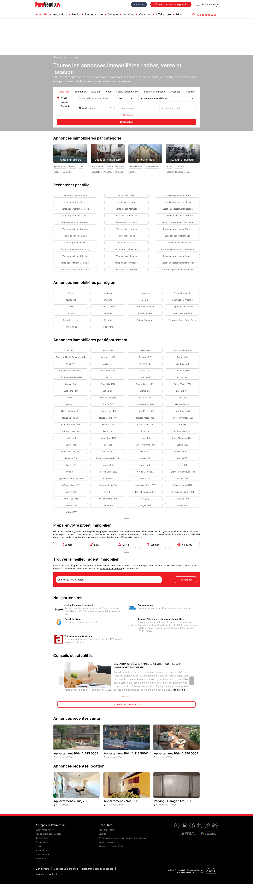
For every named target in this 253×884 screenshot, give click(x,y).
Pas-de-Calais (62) (108, 471)
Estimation (80, 91)
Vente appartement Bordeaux (75, 222)
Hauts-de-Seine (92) (71, 424)
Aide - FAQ (40, 858)
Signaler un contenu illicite (111, 846)
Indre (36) (182, 424)
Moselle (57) (71, 465)
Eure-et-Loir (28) (108, 397)
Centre (145, 300)
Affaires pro (163, 14)
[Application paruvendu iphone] (188, 833)
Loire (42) (145, 438)
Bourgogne (70, 300)
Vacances (145, 14)
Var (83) (145, 498)
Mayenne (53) (70, 458)
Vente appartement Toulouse (75, 215)
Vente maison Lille (126, 235)
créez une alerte (88, 537)
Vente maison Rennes (126, 256)
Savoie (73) (182, 478)
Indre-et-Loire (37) (71, 431)
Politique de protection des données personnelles (122, 838)
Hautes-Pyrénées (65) (182, 417)
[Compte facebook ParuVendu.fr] (192, 825)
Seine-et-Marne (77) (182, 485)
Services (128, 14)
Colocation (66, 106)
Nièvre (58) (107, 465)
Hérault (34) (108, 424)
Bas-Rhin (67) (182, 364)
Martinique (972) (182, 451)
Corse (70, 306)
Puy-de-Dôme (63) (145, 471)
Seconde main (94, 14)
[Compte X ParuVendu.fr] (177, 825)
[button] (191, 680)
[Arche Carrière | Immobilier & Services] (211, 871)
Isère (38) (108, 431)
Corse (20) (182, 377)
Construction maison (127, 91)
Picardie (108, 320)
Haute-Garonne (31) (70, 411)
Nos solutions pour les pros (48, 834)
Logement (64, 91)
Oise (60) (182, 465)
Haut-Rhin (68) (182, 404)
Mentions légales (106, 842)
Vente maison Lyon (126, 202)
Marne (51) (145, 451)
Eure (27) (70, 397)
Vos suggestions (106, 829)
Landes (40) (71, 438)
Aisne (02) (108, 350)
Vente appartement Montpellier (75, 262)
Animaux (112, 14)
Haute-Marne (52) (145, 411)
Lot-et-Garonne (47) (145, 444)
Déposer (171, 4)
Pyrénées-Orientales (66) (71, 478)
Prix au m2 (186, 544)
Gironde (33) (108, 404)
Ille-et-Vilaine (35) (145, 424)
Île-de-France (107, 326)
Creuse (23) (70, 384)
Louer (97, 544)
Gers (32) (70, 404)
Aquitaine (108, 293)
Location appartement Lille (177, 235)
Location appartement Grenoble (177, 269)
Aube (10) (70, 364)
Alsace (71, 293)
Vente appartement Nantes (75, 229)
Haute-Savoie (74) (182, 411)
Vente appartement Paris (75, 195)
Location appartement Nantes (177, 229)
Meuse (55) (145, 458)
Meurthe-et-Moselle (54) (108, 458)
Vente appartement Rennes (75, 256)
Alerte (125, 544)
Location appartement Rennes (177, 256)
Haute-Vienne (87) (108, 417)
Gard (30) (182, 397)
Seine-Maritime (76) (108, 485)
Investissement (152, 166)
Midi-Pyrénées (145, 313)
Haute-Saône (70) (70, 417)
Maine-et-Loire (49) (70, 451)
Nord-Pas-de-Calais (182, 313)
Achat (64, 98)
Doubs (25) (108, 391)
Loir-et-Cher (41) (108, 438)
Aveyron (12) (145, 364)
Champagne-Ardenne (182, 300)
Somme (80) (71, 492)
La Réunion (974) (182, 431)
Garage (66, 172)
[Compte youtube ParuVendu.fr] (215, 825)
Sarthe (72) (145, 478)
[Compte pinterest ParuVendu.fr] (207, 825)
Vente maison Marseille (126, 209)
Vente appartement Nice (75, 242)
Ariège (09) (182, 357)
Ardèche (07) (145, 357)
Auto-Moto (60, 14)
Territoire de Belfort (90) (182, 492)
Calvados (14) (108, 370)
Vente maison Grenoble (126, 269)
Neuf (108, 91)
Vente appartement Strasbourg (75, 249)
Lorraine (108, 313)
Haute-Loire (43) (108, 411)
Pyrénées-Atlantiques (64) (182, 471)
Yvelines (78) (71, 512)
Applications (41, 850)
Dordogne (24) (71, 391)
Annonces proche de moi (49, 874)
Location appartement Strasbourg (177, 249)
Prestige (190, 91)
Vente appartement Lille (75, 235)
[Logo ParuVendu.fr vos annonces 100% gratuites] (47, 7)
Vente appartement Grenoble (75, 269)
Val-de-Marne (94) (108, 498)
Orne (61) (70, 471)
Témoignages (41, 842)
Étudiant (96, 91)
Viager (57, 172)
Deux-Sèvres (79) (182, 384)
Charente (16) (182, 370)
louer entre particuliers (105, 534)
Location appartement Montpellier (177, 262)
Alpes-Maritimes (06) (182, 350)
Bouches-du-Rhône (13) (70, 370)
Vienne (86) (107, 505)
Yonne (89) (182, 505)
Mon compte (42, 868)
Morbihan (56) (182, 458)
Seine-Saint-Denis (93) (145, 485)
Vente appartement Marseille (75, 209)
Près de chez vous (206, 14)
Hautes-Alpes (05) (145, 417)
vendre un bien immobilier (78, 534)
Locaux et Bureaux (154, 91)
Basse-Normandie (182, 293)
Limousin (71, 313)
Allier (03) (145, 350)
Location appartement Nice (178, 242)
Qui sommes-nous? (44, 829)
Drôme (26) (145, 391)
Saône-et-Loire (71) (70, 485)
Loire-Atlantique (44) (182, 438)
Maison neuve (135, 166)
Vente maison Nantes (126, 229)
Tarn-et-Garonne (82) (145, 492)
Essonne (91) (182, 391)
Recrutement (41, 838)
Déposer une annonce (66, 868)
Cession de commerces (177, 172)
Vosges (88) (145, 505)
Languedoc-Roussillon (182, 306)
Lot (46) (108, 444)
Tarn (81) (108, 492)
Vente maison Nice (126, 242)
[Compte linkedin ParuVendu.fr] (184, 825)
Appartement (60, 166)
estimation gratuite (161, 531)
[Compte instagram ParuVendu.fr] (199, 825)
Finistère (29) (145, 397)
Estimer (155, 544)
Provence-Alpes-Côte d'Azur (182, 320)
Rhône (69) (108, 478)
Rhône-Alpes (71, 326)
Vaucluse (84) (182, 498)
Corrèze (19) (145, 377)
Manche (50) (108, 451)
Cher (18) (108, 377)
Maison (72, 166)
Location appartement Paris (177, 195)
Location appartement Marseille (178, 209)
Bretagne (108, 300)
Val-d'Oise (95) (71, 498)
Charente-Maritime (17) (71, 377)
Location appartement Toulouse (178, 215)
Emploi (76, 14)
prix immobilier (188, 534)
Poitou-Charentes (145, 320)
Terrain (132, 172)
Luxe (81, 166)
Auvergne (145, 293)
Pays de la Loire (70, 320)
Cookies (102, 834)
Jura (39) (145, 431)
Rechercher (186, 579)
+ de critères (126, 115)
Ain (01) (70, 350)
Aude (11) (107, 364)
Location (65, 102)
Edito (179, 14)
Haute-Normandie (145, 306)
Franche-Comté (107, 306)
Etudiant (120, 166)
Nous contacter (42, 854)
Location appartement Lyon (177, 202)
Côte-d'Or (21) (108, 384)
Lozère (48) (182, 444)
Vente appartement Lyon (75, 202)
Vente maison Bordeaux (126, 222)
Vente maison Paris (126, 195)
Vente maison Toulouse (126, 215)
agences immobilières (110, 568)
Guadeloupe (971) (145, 404)
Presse (38, 846)
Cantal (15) (145, 370)
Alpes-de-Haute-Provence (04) (71, 357)
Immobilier (41, 14)
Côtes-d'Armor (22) (145, 384)
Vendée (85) (71, 505)
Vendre (68, 544)
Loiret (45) (71, 444)
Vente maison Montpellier (126, 262)
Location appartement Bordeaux (177, 222)
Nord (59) (145, 465)
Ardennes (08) (108, 357)
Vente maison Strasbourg (126, 249)
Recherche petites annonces (97, 868)
